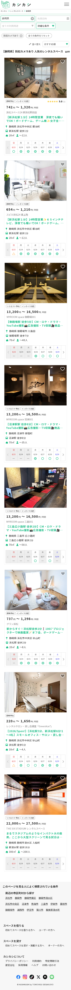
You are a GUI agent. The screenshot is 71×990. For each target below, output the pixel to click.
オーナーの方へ (56, 945)
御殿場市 (10, 909)
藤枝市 (63, 903)
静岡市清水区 (46, 898)
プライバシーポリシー (16, 961)
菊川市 (39, 909)
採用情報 (23, 965)
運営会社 (10, 965)
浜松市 (8, 898)
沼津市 (25, 903)
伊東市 (54, 903)
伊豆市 (30, 909)
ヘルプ (34, 965)
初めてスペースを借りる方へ (20, 930)
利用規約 (36, 961)
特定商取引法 (52, 961)
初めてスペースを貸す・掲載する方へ (24, 945)
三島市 (44, 903)
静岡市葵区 (30, 898)
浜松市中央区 (12, 903)
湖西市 (20, 909)
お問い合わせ (49, 965)
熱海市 (34, 903)
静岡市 (18, 898)
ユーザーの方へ (47, 930)
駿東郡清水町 (53, 909)
